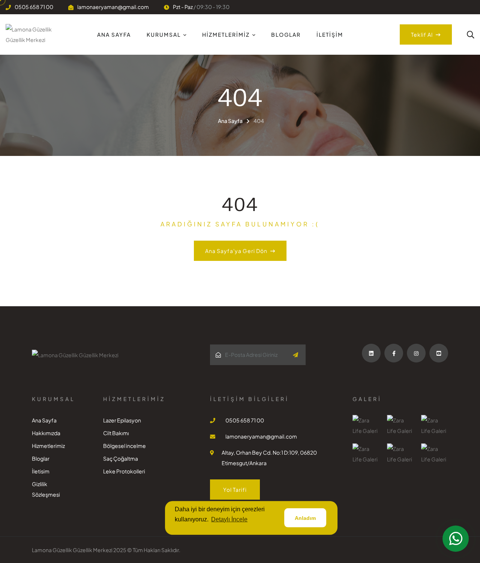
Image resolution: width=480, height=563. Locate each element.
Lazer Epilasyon (122, 420)
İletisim (41, 471)
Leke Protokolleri (124, 471)
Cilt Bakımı (116, 433)
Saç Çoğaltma (120, 458)
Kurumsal (164, 34)
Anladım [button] (305, 518)
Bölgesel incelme (124, 445)
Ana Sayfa (114, 34)
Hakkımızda (46, 433)
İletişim (329, 34)
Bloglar (286, 34)
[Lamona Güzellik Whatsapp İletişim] (455, 539)
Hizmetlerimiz (226, 34)
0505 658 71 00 (34, 6)
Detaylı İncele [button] (229, 519)
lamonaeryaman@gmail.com (113, 6)
